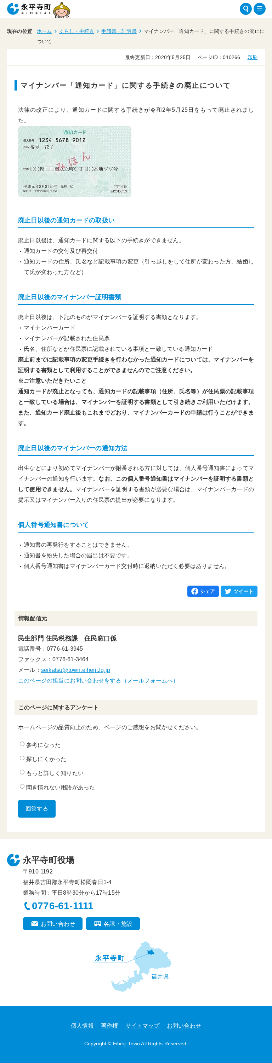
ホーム (44, 31)
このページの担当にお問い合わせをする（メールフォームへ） (98, 681)
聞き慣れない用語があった (60, 787)
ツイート (243, 591)
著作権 (109, 1026)
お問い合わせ (58, 924)
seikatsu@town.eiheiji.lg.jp (75, 670)
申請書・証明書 (118, 31)
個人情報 (82, 1026)
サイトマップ (142, 1026)
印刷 (252, 57)
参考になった (43, 745)
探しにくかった (46, 759)
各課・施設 (118, 924)
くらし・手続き (76, 31)
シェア (207, 591)
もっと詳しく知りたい (55, 773)
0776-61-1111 (63, 905)
